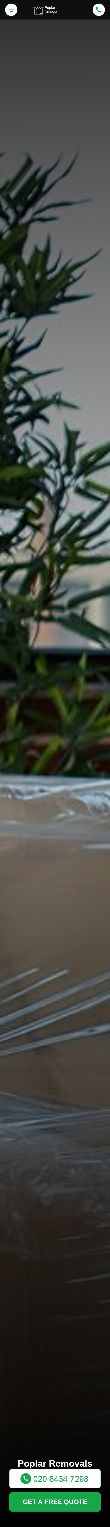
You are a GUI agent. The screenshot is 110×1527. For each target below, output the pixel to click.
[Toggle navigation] (11, 10)
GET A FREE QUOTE (55, 1502)
